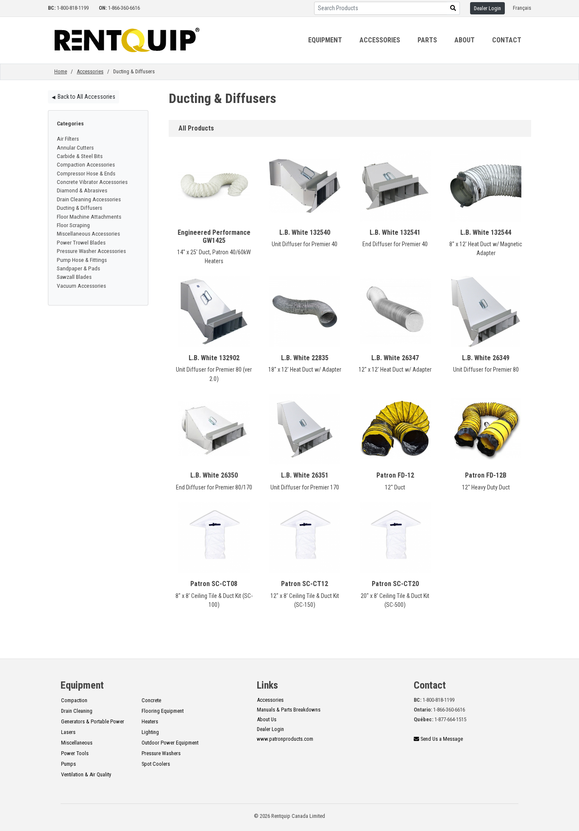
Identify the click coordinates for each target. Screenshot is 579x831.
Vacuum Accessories (81, 285)
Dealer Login (270, 729)
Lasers (68, 732)
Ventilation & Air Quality (86, 774)
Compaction (74, 700)
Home (60, 71)
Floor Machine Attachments (89, 216)
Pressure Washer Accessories (91, 250)
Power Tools (75, 753)
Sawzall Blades (74, 276)
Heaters (150, 721)
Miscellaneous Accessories (88, 233)
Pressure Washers (161, 753)
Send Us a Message (441, 739)
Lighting (150, 732)
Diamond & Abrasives (82, 190)
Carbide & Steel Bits (80, 156)
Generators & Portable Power (92, 721)
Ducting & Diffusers (79, 207)
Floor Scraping (73, 225)
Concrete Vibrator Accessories (92, 181)
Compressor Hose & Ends (86, 173)
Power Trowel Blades (81, 242)
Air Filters (68, 138)
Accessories (90, 71)
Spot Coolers (156, 764)
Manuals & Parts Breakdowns (288, 709)
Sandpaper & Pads (78, 268)
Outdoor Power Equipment (170, 742)
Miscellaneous (76, 742)
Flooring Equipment (163, 711)
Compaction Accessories (86, 164)
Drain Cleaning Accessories (89, 199)
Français (522, 8)
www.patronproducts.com (285, 739)
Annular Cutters (75, 147)
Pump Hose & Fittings (82, 259)
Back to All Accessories (83, 96)
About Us (266, 719)
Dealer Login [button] (487, 8)
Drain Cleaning (76, 711)
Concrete (151, 700)
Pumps (68, 764)
